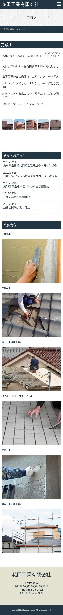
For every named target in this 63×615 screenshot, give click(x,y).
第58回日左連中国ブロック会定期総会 (26, 186)
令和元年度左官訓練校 (16, 197)
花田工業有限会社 (20, 4)
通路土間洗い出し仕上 (16, 207)
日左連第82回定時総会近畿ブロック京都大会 (30, 176)
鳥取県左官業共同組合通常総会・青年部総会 (30, 165)
